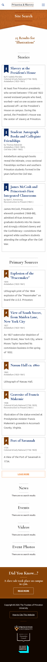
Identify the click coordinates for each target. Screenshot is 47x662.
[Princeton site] (23, 628)
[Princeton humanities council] (23, 637)
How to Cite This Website (24, 615)
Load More (23, 474)
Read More (23, 591)
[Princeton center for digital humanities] (23, 649)
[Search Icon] (3, 5)
